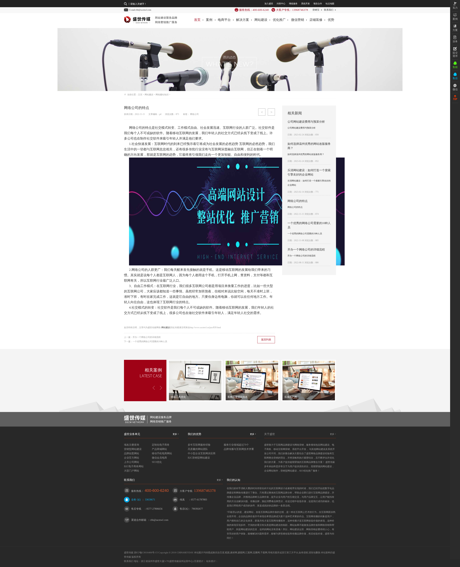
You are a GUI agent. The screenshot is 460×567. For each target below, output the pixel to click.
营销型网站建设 (133, 449)
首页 (197, 20)
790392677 (197, 508)
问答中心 (281, 3)
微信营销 (297, 20)
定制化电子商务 (160, 444)
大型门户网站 (131, 470)
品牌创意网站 (131, 453)
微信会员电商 (159, 457)
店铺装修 (315, 20)
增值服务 (293, 3)
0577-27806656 (154, 508)
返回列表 (266, 339)
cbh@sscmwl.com (159, 520)
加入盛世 (268, 3)
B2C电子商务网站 (134, 466)
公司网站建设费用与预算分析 (306, 121)
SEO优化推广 (306, 470)
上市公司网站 (131, 462)
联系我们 (328, 9)
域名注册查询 (131, 444)
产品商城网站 (159, 449)
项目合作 (317, 3)
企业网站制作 (271, 470)
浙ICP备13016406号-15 (146, 552)
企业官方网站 (131, 457)
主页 (140, 94)
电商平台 (224, 20)
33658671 (150, 499)
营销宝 (315, 9)
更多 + (176, 434)
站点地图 (330, 3)
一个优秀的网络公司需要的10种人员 (150, 341)
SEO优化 (157, 462)
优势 (331, 20)
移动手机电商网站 (162, 453)
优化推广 (279, 20)
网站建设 (260, 20)
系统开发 (305, 3)
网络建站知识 (162, 94)
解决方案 (242, 20)
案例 (209, 20)
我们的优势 (194, 434)
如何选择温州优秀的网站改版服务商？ (306, 154)
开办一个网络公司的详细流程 (147, 337)
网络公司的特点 (298, 200)
